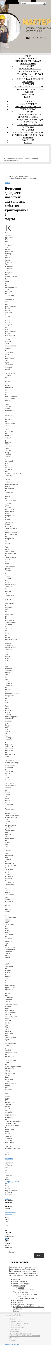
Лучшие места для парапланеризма (23, 1273)
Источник (9, 1159)
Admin (9, 1192)
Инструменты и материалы (28, 86)
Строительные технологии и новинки (28, 90)
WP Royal (19, 1315)
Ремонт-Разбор (28, 63)
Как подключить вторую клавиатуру (23, 1275)
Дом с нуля (28, 94)
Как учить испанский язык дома (22, 1269)
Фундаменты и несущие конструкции (30, 75)
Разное (28, 97)
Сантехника (28, 81)
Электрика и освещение (30, 79)
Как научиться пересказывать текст (23, 1267)
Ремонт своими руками (28, 61)
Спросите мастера (28, 71)
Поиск (11, 1252)
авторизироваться (12, 1182)
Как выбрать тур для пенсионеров (22, 1271)
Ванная (30, 66)
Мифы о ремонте (28, 58)
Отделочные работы (30, 68)
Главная (27, 56)
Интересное (28, 84)
